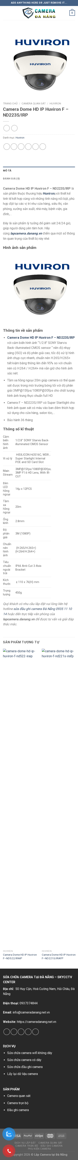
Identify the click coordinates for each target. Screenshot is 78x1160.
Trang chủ (10, 103)
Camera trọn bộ (17, 1103)
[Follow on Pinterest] (35, 1031)
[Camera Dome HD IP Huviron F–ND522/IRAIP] (20, 798)
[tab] (39, 171)
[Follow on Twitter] (21, 1031)
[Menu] (5, 13)
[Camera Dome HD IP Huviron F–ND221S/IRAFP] (59, 798)
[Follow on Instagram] (14, 1031)
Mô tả (7, 170)
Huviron (55, 103)
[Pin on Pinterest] (35, 146)
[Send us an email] (28, 1031)
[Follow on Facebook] (6, 1031)
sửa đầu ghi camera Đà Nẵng (34, 609)
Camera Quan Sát (34, 103)
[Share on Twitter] (21, 146)
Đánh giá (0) (11, 178)
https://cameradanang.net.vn (36, 1022)
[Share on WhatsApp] (6, 146)
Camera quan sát (18, 1096)
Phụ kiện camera (39, 1148)
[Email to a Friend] (28, 146)
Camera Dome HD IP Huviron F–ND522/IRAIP (20, 956)
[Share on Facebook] (14, 146)
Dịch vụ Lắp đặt (25, 1142)
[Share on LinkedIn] (42, 146)
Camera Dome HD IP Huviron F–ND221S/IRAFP (59, 956)
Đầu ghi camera (18, 1110)
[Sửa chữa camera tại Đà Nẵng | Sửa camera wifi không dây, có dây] (39, 13)
